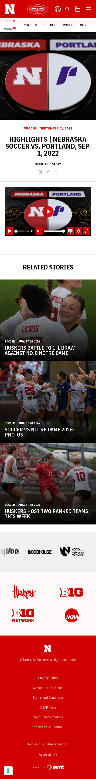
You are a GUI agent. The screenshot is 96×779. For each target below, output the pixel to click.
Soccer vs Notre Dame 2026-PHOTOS (40, 432)
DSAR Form (48, 707)
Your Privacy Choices (48, 717)
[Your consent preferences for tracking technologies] (8, 770)
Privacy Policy (48, 678)
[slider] (19, 231)
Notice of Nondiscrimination (48, 744)
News (84, 25)
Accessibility (48, 754)
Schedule (50, 25)
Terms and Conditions (48, 697)
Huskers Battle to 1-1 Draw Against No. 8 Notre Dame (40, 350)
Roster (68, 25)
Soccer (30, 128)
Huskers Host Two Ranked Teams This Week (46, 514)
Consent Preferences (48, 688)
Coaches (30, 25)
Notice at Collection (48, 727)
